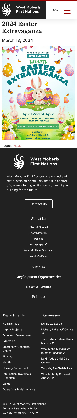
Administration (11, 323)
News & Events (38, 287)
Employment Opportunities (38, 277)
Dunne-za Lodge (51, 323)
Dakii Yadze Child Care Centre (55, 360)
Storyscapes (37, 244)
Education (9, 341)
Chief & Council (38, 227)
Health (17, 146)
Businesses (50, 315)
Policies (38, 238)
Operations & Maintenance (19, 389)
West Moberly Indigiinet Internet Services (55, 350)
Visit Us (38, 267)
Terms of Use (11, 408)
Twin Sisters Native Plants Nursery (57, 341)
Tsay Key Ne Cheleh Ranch (57, 368)
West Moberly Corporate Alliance (56, 376)
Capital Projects (12, 329)
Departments (14, 315)
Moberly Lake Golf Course (57, 329)
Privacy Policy (28, 408)
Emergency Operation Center (16, 348)
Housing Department (15, 368)
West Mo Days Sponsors (38, 250)
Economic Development (17, 335)
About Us (38, 219)
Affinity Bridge (26, 412)
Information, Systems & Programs (17, 375)
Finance (7, 356)
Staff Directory (38, 232)
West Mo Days (38, 256)
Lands (6, 383)
